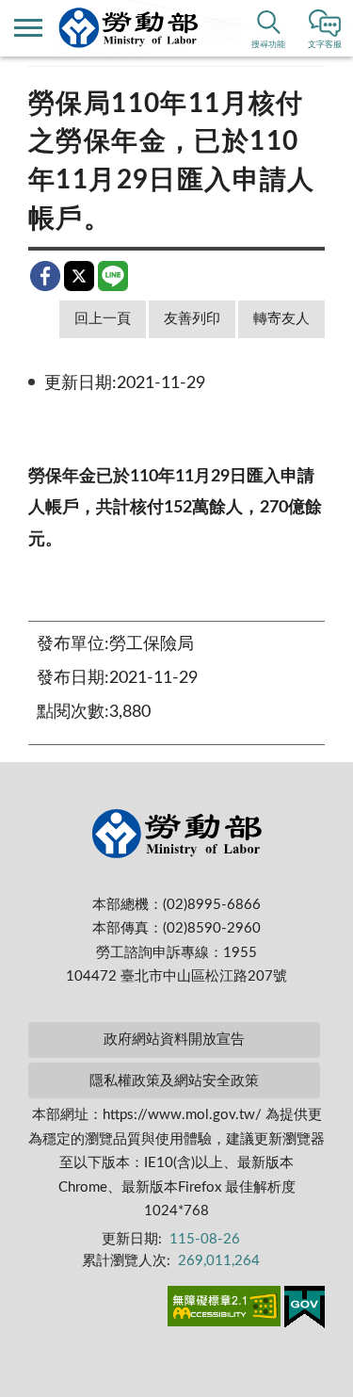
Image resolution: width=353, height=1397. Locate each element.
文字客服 (325, 45)
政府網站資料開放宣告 (174, 1039)
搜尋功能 (268, 45)
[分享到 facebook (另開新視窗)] (45, 276)
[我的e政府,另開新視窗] (304, 1310)
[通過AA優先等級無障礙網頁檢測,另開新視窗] (224, 1309)
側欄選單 (28, 28)
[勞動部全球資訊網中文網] (128, 28)
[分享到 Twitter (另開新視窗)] (79, 276)
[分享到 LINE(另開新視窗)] (113, 276)
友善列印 (192, 319)
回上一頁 (102, 319)
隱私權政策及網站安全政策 (174, 1081)
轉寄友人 (281, 319)
